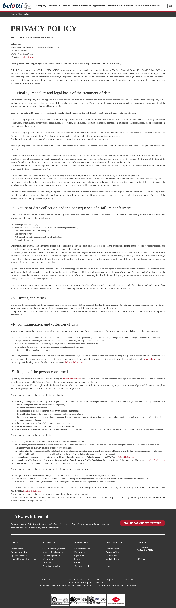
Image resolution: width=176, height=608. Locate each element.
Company (41, 6)
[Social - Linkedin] (158, 566)
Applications (99, 6)
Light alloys (79, 555)
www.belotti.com (27, 57)
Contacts (155, 6)
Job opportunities (19, 552)
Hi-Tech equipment (51, 555)
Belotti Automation (81, 6)
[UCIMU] (116, 600)
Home (13, 14)
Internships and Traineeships (24, 559)
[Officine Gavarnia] (145, 549)
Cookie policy (112, 552)
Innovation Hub (115, 6)
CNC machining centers (53, 548)
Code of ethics (112, 555)
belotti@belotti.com (74, 362)
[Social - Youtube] (153, 566)
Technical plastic (82, 566)
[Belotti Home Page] (17, 6)
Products (52, 6)
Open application (19, 555)
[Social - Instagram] (163, 566)
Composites (79, 552)
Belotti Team (17, 548)
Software (46, 562)
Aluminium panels (82, 548)
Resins (77, 562)
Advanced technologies (53, 552)
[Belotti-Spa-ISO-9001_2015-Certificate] (60, 600)
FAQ (108, 566)
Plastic (77, 559)
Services (128, 6)
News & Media (141, 6)
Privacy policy (112, 548)
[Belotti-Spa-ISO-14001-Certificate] (79, 600)
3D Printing (64, 6)
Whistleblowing (113, 559)
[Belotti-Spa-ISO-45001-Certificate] (97, 600)
